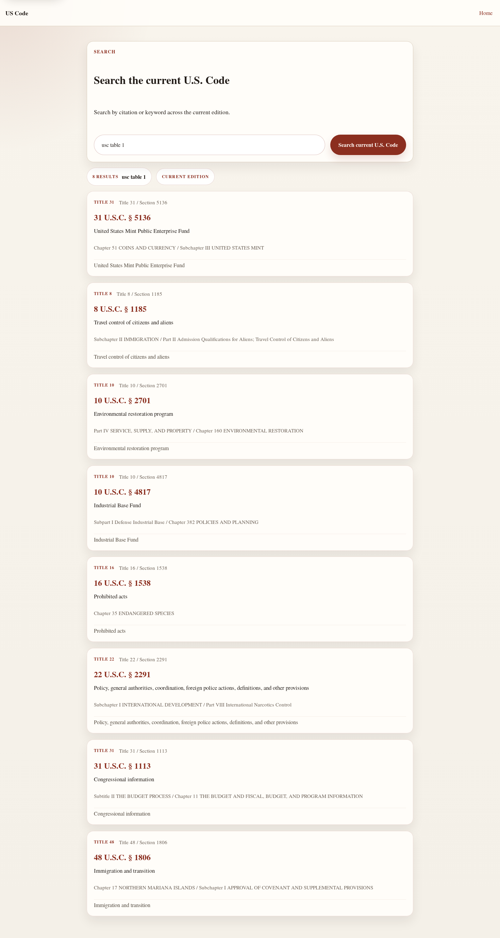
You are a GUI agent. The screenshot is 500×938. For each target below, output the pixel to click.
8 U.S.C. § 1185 (120, 308)
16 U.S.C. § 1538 (122, 583)
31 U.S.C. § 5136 (122, 217)
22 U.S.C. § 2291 (122, 674)
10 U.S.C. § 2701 (122, 400)
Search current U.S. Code (368, 145)
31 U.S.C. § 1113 (122, 765)
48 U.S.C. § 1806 (122, 857)
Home (486, 12)
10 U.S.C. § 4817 (122, 491)
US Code (16, 12)
